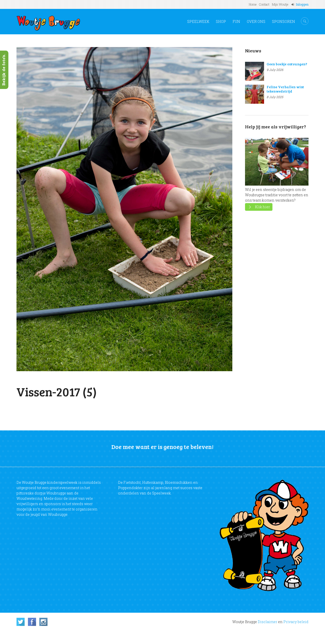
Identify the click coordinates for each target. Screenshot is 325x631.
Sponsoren (283, 21)
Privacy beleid (295, 621)
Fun (236, 21)
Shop (221, 21)
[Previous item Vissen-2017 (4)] (70, 209)
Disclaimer (267, 621)
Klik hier (262, 206)
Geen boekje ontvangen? (287, 64)
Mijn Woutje (280, 4)
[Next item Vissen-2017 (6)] (178, 209)
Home (252, 4)
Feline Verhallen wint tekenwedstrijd (285, 89)
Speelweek (198, 21)
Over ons (256, 21)
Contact (264, 4)
